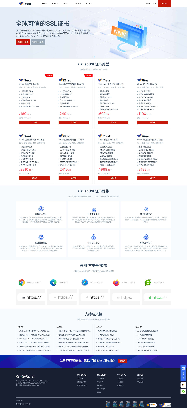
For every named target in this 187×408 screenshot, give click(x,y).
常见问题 (20, 327)
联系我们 (140, 382)
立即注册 (164, 3)
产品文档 (120, 382)
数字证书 (55, 3)
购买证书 (44, 3)
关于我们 (89, 3)
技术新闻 (78, 3)
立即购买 (34, 122)
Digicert (100, 382)
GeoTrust (100, 385)
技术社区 (139, 327)
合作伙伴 (66, 3)
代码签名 (80, 378)
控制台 (148, 3)
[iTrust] (165, 407)
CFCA (99, 392)
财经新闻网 (19, 400)
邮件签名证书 (81, 385)
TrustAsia (100, 378)
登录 (154, 3)
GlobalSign (101, 389)
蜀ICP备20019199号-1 (23, 404)
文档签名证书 (81, 382)
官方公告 (99, 327)
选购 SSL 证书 (22, 42)
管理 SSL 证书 (38, 42)
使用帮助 (60, 327)
